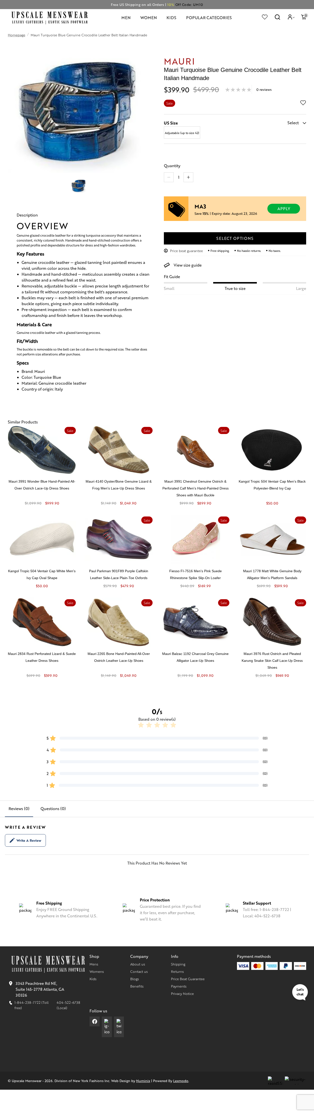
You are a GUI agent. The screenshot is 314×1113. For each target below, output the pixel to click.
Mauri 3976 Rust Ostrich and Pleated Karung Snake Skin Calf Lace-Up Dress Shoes (272, 660)
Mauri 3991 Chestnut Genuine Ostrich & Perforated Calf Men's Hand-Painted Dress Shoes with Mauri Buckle (195, 488)
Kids (93, 979)
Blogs (134, 979)
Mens (94, 964)
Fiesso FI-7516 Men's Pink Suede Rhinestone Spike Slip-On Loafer (195, 574)
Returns (177, 971)
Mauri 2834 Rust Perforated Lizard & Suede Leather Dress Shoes (42, 657)
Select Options (234, 238)
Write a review (28, 840)
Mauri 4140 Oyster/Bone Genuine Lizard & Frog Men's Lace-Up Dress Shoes (119, 484)
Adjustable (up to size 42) (182, 133)
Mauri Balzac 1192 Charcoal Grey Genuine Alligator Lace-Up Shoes (195, 657)
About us (137, 964)
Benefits (137, 986)
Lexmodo (180, 1080)
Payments (178, 986)
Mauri (179, 61)
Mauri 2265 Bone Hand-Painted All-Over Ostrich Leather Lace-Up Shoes (119, 657)
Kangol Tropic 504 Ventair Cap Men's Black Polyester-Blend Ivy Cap (272, 484)
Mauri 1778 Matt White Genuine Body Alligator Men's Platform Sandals (272, 574)
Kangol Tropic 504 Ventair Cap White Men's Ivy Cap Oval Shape (42, 574)
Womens (97, 971)
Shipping (178, 964)
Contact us (139, 971)
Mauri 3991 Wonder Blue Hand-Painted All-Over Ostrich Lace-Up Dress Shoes (42, 484)
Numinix (143, 1080)
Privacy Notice (182, 993)
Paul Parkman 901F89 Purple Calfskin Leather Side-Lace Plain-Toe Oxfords (118, 574)
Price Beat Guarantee (188, 979)
